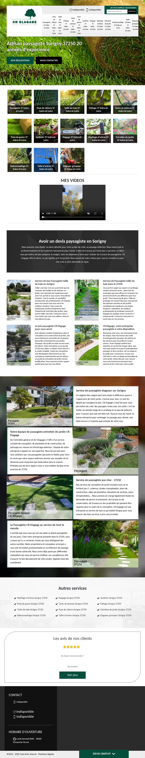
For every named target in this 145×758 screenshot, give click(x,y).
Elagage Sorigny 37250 (69, 598)
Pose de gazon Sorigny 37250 (30, 604)
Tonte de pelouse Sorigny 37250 (73, 604)
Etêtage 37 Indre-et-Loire (66, 25)
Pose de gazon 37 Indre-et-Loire (79, 25)
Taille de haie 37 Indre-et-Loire (60, 25)
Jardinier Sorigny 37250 (111, 598)
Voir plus (72, 675)
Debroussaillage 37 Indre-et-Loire (118, 25)
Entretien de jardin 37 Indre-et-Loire (108, 25)
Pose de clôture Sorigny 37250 (73, 610)
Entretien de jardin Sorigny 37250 (115, 610)
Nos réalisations (20, 60)
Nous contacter (49, 60)
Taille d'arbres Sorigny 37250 (72, 615)
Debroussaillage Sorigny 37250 (31, 615)
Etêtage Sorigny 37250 (110, 604)
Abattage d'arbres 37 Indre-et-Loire (100, 25)
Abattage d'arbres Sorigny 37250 (32, 598)
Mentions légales (46, 754)
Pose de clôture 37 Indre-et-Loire (54, 25)
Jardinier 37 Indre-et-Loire (86, 25)
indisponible (78, 10)
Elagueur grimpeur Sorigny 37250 (115, 615)
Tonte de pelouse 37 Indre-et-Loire (73, 25)
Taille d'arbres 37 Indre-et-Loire (128, 25)
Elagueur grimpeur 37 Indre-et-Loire (135, 25)
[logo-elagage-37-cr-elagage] (24, 15)
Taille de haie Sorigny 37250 (30, 610)
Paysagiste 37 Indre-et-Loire (46, 25)
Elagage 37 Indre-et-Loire (92, 25)
